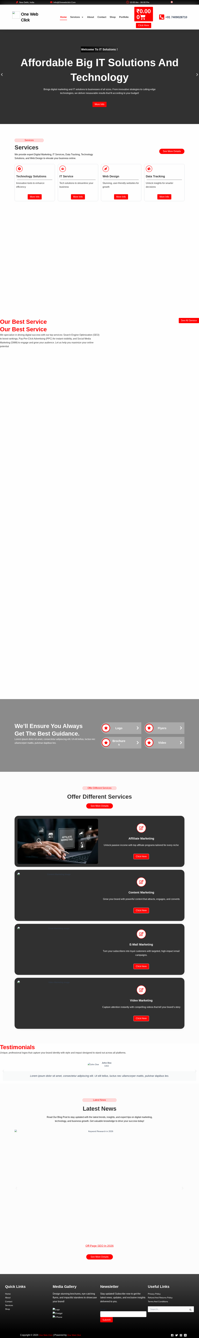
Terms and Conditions (158, 1301)
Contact (101, 17)
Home (63, 17)
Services (75, 17)
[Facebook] (172, 1335)
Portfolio (124, 17)
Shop (113, 17)
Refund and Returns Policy (160, 1297)
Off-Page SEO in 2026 (100, 1245)
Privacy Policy (154, 1294)
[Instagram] (181, 1335)
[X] (176, 1335)
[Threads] (185, 1335)
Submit (106, 1319)
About (90, 17)
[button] (2, 74)
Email (103, 1309)
